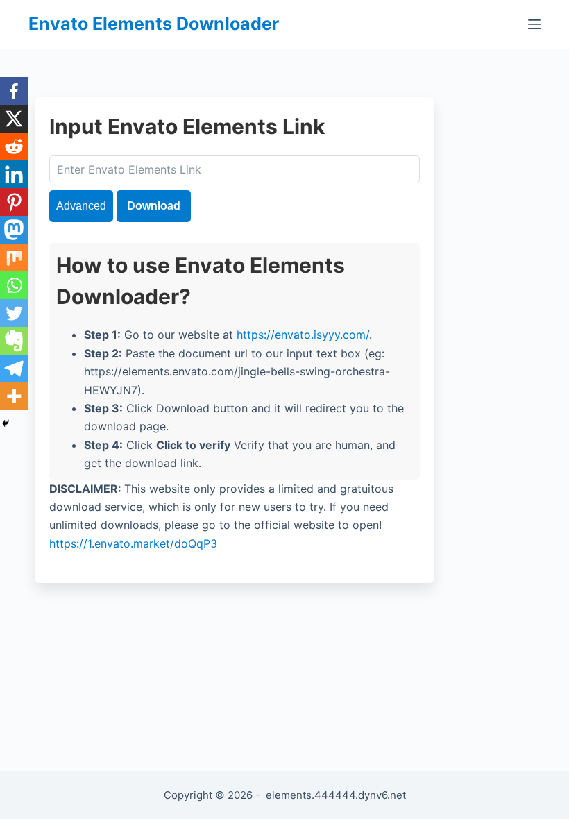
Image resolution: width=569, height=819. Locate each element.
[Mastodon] (14, 230)
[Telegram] (14, 368)
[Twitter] (14, 313)
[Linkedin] (14, 174)
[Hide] (5, 423)
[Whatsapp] (14, 285)
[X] (14, 119)
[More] (14, 396)
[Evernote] (14, 341)
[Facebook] (14, 91)
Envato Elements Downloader (153, 23)
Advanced (81, 206)
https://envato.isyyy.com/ (303, 334)
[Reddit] (14, 146)
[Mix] (14, 257)
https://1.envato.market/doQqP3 (133, 543)
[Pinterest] (14, 202)
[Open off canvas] (534, 24)
